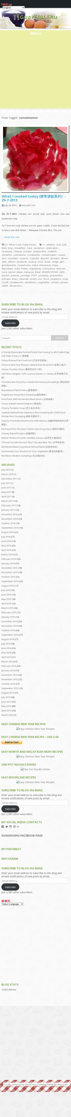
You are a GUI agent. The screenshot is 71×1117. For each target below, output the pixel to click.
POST (34, 275)
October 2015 (8, 576)
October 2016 (8, 523)
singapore (55, 278)
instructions (49, 268)
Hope (55, 265)
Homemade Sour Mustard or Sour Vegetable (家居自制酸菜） (33, 451)
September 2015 (9, 581)
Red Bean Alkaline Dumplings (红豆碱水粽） (24, 455)
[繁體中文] (6, 900)
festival (32, 261)
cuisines (24, 258)
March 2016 (7, 554)
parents (15, 275)
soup (65, 278)
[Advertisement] (35, 73)
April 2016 (6, 550)
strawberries (16, 282)
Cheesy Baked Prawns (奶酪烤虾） (19, 433)
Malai (20, 272)
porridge (25, 275)
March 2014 (7, 661)
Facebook (22, 261)
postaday (44, 275)
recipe (33, 278)
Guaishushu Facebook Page (22, 835)
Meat (37, 272)
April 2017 (6, 496)
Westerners (16, 285)
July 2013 (5, 697)
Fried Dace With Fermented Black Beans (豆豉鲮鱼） (28, 399)
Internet (61, 268)
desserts (55, 258)
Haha (35, 265)
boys (10, 248)
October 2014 (8, 630)
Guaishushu (24, 265)
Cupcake (34, 258)
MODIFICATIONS (50, 272)
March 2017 (7, 501)
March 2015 (7, 608)
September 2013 (9, 688)
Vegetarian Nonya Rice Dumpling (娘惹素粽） (24, 394)
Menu (35, 33)
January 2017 (8, 509)
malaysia (29, 272)
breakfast (20, 248)
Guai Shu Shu (39, 17)
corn (4, 258)
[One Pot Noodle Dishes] (35, 769)
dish (4, 261)
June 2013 (6, 701)
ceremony (7, 251)
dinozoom (62, 1084)
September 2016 (9, 527)
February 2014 (8, 665)
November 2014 (9, 625)
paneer (5, 275)
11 (43, 244)
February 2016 (8, 558)
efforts (11, 261)
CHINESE (52, 251)
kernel (12, 272)
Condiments (34, 254)
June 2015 (6, 594)
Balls (4, 248)
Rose (46, 278)
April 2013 (6, 710)
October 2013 (8, 683)
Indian (24, 268)
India (17, 268)
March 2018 (7, 474)
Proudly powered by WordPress (19, 1084)
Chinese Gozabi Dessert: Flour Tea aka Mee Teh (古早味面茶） (33, 442)
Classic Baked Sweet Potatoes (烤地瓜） (22, 403)
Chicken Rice (39, 251)
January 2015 (8, 616)
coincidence (20, 254)
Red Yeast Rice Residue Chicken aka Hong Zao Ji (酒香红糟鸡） (33, 428)
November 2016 (9, 518)
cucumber (13, 258)
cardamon (39, 248)
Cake (29, 248)
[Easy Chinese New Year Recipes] (35, 728)
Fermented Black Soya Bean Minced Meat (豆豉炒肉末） (30, 446)
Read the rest (11, 237)
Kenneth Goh (29, 205)
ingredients (35, 268)
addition (50, 244)
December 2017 (9, 478)
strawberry (31, 282)
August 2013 (7, 692)
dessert (45, 258)
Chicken (27, 251)
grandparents (9, 265)
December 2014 (9, 621)
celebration (52, 248)
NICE (62, 272)
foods (47, 261)
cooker (61, 254)
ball (64, 244)
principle (6, 278)
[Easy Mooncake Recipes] (35, 782)
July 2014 (5, 643)
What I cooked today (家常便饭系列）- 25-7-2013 (34, 198)
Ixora (4, 272)
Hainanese (45, 265)
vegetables (44, 282)
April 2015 (6, 603)
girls (62, 261)
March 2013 (7, 715)
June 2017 (6, 487)
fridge (55, 261)
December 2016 (9, 514)
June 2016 (6, 541)
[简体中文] (2, 900)
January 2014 (8, 670)
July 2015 (5, 590)
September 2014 (9, 634)
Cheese (18, 251)
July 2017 (5, 483)
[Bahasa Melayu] (9, 900)
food (40, 261)
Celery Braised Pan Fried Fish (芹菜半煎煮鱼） (25, 360)
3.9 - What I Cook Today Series (20, 244)
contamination (49, 254)
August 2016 (7, 532)
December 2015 (9, 567)
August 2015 (7, 585)
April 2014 (6, 657)
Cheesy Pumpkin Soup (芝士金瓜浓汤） (21, 408)
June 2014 (6, 648)
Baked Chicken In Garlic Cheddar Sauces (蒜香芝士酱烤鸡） (32, 437)
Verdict (55, 282)
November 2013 (9, 679)
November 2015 (9, 572)
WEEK (5, 285)
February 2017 (8, 505)
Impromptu (7, 268)
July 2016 (5, 536)
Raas (15, 278)
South (5, 282)
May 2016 (6, 545)
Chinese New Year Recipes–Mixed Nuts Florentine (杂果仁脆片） (34, 364)
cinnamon (7, 254)
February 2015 (8, 612)
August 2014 (7, 639)
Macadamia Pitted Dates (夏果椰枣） (20, 390)
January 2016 (8, 563)
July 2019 (5, 469)
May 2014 (6, 652)
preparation (56, 275)
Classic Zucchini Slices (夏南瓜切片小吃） (22, 369)
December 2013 (9, 674)
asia (59, 244)
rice (40, 278)
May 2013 (6, 706)
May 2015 (6, 599)
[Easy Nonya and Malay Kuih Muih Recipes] (35, 756)
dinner (64, 258)
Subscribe (10, 323)
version (64, 282)
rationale (24, 278)
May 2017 (6, 492)
